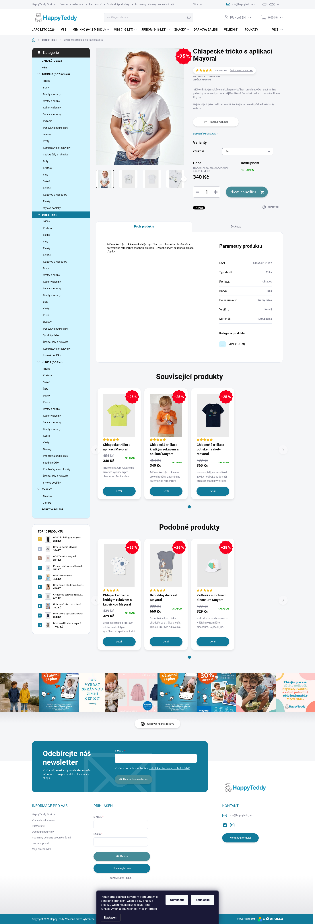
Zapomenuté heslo (120, 878)
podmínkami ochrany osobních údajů (169, 768)
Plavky (46, 201)
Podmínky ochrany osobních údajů (154, 4)
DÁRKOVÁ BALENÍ (52, 509)
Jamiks (47, 502)
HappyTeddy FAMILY (43, 4)
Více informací (148, 909)
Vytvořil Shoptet (246, 918)
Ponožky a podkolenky (55, 127)
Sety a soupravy (52, 114)
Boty (45, 161)
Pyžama (47, 121)
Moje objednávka (41, 849)
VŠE (44, 67)
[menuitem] (44, 29)
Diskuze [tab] (236, 226)
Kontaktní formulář (240, 837)
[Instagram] (232, 824)
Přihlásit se (122, 856)
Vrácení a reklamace (72, 4)
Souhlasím (203, 900)
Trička (46, 80)
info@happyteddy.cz (241, 815)
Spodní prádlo (51, 335)
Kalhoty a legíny (52, 107)
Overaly (47, 134)
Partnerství (95, 4)
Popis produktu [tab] (144, 226)
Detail (119, 491)
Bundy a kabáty (52, 94)
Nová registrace (122, 868)
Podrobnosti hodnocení (241, 70)
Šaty (45, 174)
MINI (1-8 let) (49, 214)
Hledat (188, 17)
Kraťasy (47, 168)
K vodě (47, 188)
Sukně (46, 181)
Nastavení (110, 917)
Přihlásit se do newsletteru (133, 779)
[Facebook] (225, 824)
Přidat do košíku (243, 192)
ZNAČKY (47, 489)
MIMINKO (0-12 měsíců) (56, 74)
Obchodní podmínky (118, 4)
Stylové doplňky (52, 208)
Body (46, 87)
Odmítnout (177, 900)
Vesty (46, 141)
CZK (272, 4)
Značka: (202, 80)
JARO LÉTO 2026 (52, 60)
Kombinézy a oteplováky (57, 147)
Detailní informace (204, 133)
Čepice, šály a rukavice (55, 154)
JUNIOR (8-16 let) (52, 362)
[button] (189, 506)
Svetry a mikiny (51, 101)
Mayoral (47, 496)
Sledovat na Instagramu (160, 723)
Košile (46, 315)
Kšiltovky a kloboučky (55, 194)
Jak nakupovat (40, 843)
